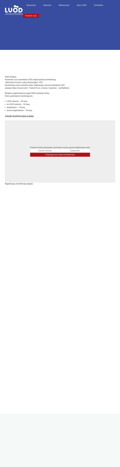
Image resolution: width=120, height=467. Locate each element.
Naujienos (31, 5)
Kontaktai (98, 5)
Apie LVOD (82, 5)
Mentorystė (64, 5)
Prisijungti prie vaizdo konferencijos (60, 155)
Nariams (47, 5)
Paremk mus (31, 16)
